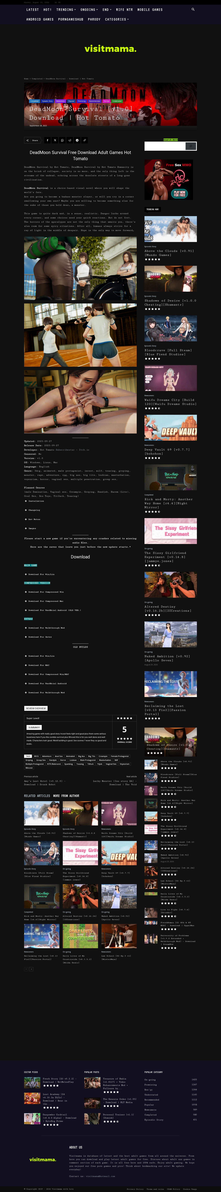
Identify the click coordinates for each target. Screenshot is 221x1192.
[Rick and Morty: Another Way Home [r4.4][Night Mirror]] (41, 896)
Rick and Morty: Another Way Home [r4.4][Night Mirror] (168, 503)
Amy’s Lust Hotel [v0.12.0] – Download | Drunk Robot (45, 783)
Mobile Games (150, 9)
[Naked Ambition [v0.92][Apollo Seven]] (119, 896)
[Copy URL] (84, 140)
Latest (32, 9)
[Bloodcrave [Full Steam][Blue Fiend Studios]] (41, 853)
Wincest (29, 768)
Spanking (68, 764)
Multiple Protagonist (35, 764)
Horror (63, 760)
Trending (64, 9)
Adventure (46, 756)
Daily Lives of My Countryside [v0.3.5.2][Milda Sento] (77, 959)
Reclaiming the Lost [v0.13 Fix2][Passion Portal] (165, 710)
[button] (193, 9)
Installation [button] (36, 501)
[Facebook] (47, 140)
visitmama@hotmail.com (100, 1176)
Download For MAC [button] (38, 665)
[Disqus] (80, 1019)
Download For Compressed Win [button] (46, 592)
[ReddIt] (69, 140)
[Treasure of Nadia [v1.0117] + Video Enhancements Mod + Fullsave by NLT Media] (92, 1082)
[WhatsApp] (62, 140)
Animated (70, 756)
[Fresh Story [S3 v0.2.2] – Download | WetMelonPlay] (32, 1082)
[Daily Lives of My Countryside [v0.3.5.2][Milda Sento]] (80, 936)
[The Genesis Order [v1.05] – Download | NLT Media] (92, 1103)
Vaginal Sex (111, 764)
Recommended (94, 101)
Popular (71, 101)
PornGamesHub (70, 19)
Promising (81, 101)
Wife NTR (124, 9)
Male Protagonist (88, 760)
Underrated (117, 101)
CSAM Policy (173, 1189)
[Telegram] (77, 140)
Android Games (40, 19)
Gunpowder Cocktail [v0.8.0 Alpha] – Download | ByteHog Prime (59, 1117)
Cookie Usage (190, 1189)
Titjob (99, 764)
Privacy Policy (135, 1189)
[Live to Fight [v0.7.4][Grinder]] (150, 913)
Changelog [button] (34, 510)
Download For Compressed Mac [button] (45, 601)
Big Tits (91, 756)
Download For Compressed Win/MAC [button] (48, 674)
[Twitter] (55, 140)
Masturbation (105, 760)
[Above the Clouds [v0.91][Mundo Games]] (41, 813)
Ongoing (88, 9)
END (106, 9)
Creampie (103, 756)
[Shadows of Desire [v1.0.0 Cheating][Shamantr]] (80, 813)
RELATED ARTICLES (37, 796)
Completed (37, 79)
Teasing (80, 764)
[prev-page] (26, 969)
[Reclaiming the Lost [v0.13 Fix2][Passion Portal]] (41, 936)
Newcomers (60, 101)
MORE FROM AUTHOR (66, 796)
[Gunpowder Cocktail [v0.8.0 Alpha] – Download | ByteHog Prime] (32, 1118)
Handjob (53, 760)
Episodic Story (47, 101)
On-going (67, 869)
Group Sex (41, 760)
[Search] (191, 146)
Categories (115, 19)
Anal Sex (59, 756)
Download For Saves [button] (40, 637)
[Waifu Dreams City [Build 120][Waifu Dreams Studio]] (119, 813)
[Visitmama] (110, 49)
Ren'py (106, 101)
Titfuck (90, 764)
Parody (94, 19)
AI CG (57, 2)
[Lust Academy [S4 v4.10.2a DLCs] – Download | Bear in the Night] (32, 1098)
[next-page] (31, 969)
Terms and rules (155, 1189)
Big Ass (81, 756)
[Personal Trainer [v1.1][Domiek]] (92, 1118)
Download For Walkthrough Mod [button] (46, 628)
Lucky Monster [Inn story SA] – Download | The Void (115, 783)
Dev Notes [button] (34, 519)
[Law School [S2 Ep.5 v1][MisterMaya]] (119, 936)
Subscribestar (65, 450)
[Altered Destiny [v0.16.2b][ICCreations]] (80, 896)
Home (26, 79)
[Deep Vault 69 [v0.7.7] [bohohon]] (119, 853)
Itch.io (84, 450)
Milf (116, 760)
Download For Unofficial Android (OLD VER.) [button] (54, 610)
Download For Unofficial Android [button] (47, 683)
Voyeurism (124, 764)
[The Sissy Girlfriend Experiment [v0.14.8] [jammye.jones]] (80, 853)
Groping (29, 760)
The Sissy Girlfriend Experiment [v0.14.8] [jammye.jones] (76, 876)
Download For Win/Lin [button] (41, 574)
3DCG (36, 756)
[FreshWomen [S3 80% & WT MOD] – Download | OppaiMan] (150, 923)
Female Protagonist (120, 756)
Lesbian (73, 760)
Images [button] (32, 528)
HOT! (48, 9)
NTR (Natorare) (54, 764)
